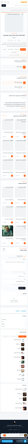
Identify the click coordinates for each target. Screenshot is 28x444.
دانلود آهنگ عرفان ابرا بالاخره (22, 199)
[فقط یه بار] (7, 145)
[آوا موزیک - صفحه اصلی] (23, 2)
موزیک (18, 429)
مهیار (12, 239)
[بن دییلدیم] (20, 211)
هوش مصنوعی (15, 429)
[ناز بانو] (7, 211)
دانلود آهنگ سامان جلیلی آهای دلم (21, 152)
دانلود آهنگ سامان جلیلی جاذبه (8, 132)
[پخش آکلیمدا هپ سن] (25, 243)
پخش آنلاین (22, 49)
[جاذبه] (7, 124)
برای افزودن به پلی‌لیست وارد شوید (13, 55)
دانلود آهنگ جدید (23, 311)
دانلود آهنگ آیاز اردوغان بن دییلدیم (21, 219)
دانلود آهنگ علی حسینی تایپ (9, 199)
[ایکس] (15, 433)
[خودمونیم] (20, 164)
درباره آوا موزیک (10, 429)
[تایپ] (7, 192)
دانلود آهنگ (15, 49)
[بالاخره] (20, 192)
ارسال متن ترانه (4, 49)
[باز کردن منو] (2, 2)
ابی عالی (12, 220)
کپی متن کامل (24, 97)
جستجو (4, 5)
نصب (4, 435)
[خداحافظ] (7, 164)
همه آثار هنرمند (4, 115)
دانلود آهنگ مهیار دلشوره (9, 238)
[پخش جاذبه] (12, 137)
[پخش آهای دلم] (25, 156)
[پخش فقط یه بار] (12, 156)
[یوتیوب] (18, 433)
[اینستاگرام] (12, 433)
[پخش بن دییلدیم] (25, 222)
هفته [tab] (22, 336)
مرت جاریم (25, 241)
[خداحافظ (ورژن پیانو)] (20, 124)
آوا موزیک (26, 10)
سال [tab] (5, 336)
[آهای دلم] (20, 145)
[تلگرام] (9, 433)
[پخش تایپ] (12, 203)
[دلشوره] (7, 230)
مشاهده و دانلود (17, 136)
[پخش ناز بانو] (12, 222)
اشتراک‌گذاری (13, 52)
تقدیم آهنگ (9, 49)
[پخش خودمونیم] (25, 176)
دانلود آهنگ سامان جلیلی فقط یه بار (8, 152)
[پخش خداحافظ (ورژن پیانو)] (25, 137)
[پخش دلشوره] (12, 243)
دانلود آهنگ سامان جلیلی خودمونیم (21, 172)
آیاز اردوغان (24, 220)
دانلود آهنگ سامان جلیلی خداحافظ (8, 172)
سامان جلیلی (23, 10)
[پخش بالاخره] (25, 203)
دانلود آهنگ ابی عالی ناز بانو (9, 219)
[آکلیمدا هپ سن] (20, 230)
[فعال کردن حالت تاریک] (8, 2)
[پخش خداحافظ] (12, 176)
